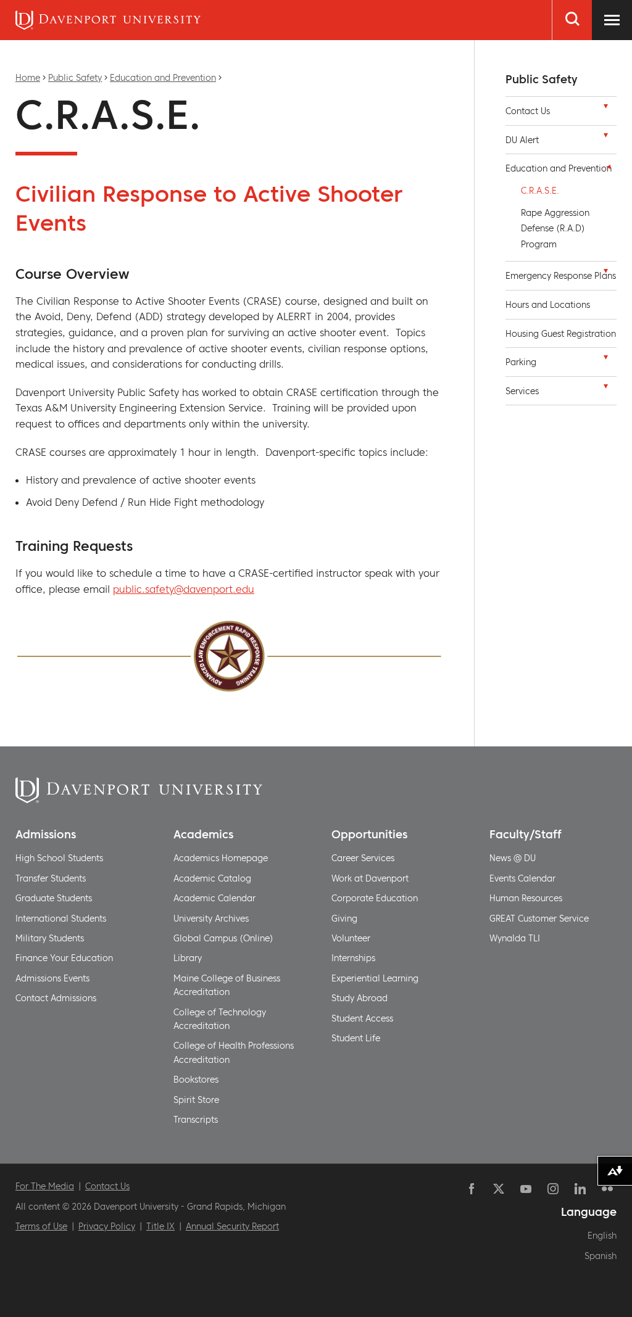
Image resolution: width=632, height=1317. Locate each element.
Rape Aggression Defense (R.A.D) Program (555, 228)
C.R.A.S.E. (540, 190)
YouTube (526, 1188)
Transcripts (195, 1119)
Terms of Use (41, 1226)
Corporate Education (374, 898)
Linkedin (580, 1188)
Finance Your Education (64, 958)
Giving (344, 918)
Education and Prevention (163, 77)
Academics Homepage (220, 858)
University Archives (211, 918)
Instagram (553, 1188)
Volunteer (350, 938)
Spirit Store (196, 1099)
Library (187, 958)
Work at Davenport (370, 878)
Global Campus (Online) (223, 938)
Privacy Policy (106, 1226)
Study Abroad (359, 998)
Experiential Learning (374, 978)
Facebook (471, 1188)
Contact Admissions (55, 998)
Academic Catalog (212, 878)
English (602, 1235)
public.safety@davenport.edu (183, 589)
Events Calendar (522, 878)
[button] (605, 109)
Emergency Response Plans (560, 275)
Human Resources (525, 898)
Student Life (355, 1038)
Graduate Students (53, 898)
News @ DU (512, 858)
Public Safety (75, 77)
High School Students (59, 858)
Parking (520, 362)
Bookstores (195, 1079)
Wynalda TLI (514, 938)
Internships (353, 958)
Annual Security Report (232, 1226)
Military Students (49, 938)
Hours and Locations (547, 304)
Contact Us (527, 111)
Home (27, 77)
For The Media (44, 1186)
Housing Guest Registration (560, 333)
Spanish (600, 1255)
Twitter (498, 1188)
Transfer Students (50, 878)
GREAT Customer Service (539, 918)
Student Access (362, 1018)
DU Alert (522, 140)
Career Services (362, 858)
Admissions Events (52, 978)
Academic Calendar (214, 898)
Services (522, 391)
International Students (60, 918)
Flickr (607, 1188)
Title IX (160, 1226)
